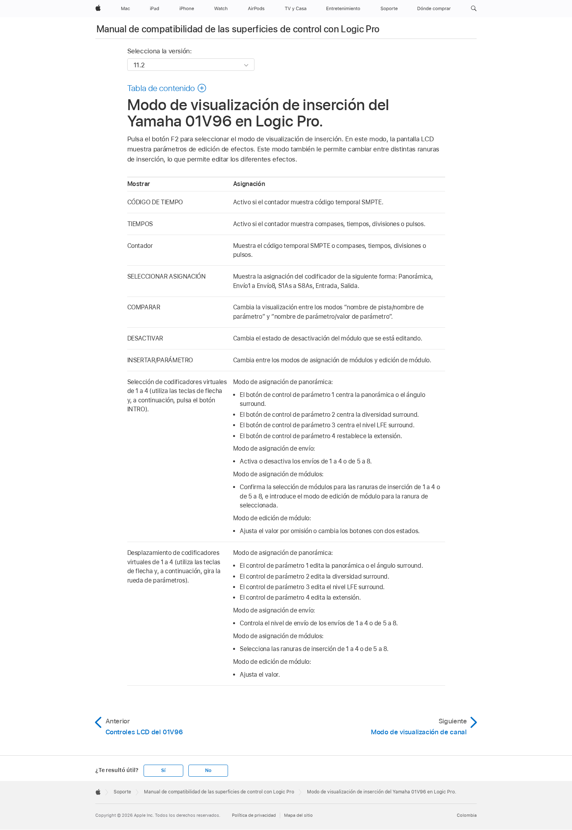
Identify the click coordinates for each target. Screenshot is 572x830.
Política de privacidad (254, 815)
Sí (163, 770)
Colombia (467, 815)
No (208, 770)
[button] (474, 8)
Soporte (122, 792)
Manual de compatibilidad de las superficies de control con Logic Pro (238, 29)
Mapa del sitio (298, 815)
